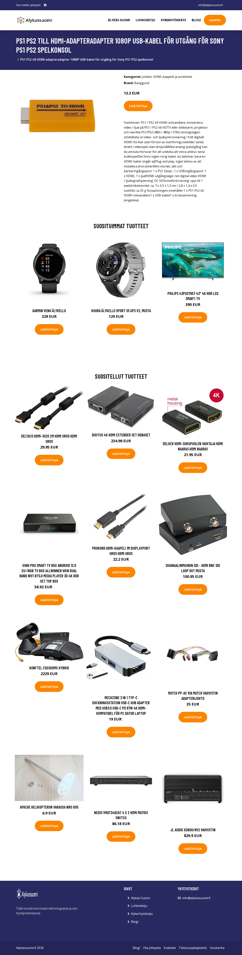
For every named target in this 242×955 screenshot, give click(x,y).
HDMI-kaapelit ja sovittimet (172, 77)
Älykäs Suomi (140, 898)
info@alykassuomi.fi (211, 5)
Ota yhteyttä (152, 948)
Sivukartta (217, 948)
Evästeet (170, 948)
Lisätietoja (138, 106)
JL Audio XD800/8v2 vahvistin (193, 829)
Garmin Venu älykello (49, 310)
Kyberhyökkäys (173, 20)
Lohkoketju (145, 20)
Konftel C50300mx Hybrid (49, 667)
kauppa (214, 20)
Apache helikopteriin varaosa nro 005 (49, 807)
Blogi (196, 20)
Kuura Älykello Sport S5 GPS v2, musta (121, 310)
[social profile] (45, 5)
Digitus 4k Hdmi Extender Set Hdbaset (121, 434)
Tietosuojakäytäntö (193, 948)
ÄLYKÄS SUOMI (119, 20)
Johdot (147, 77)
